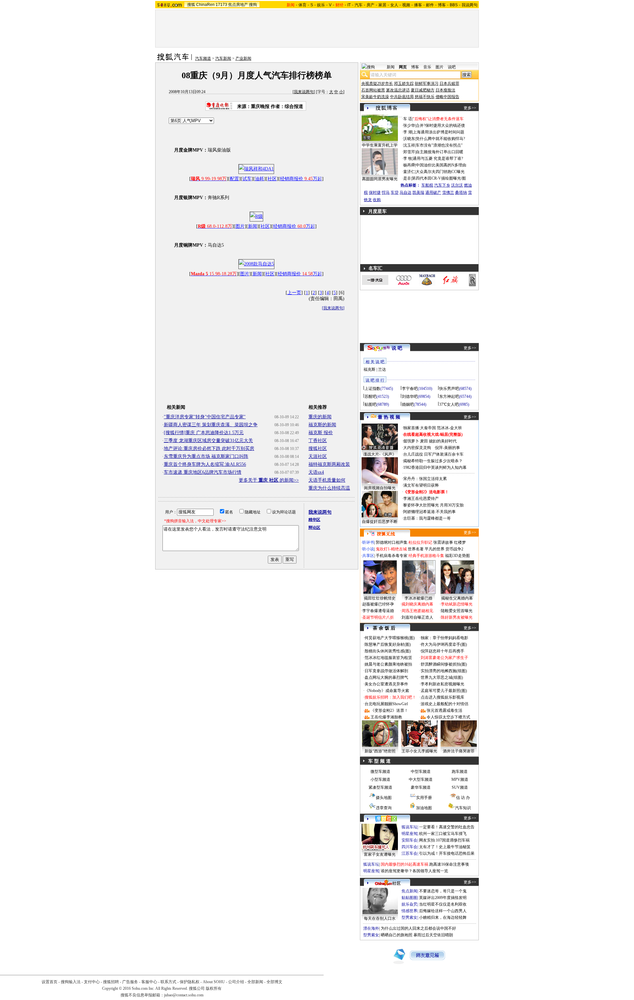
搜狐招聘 (111, 982)
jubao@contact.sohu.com (183, 995)
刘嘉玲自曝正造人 (417, 617)
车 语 (407, 119)
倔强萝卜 (411, 441)
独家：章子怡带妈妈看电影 (444, 638)
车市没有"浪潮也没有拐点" (439, 145)
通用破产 (433, 192)
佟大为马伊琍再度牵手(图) (444, 644)
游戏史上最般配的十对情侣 (444, 704)
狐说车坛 (409, 827)
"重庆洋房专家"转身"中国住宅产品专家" (205, 416)
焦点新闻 (409, 891)
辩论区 (314, 527)
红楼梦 (460, 542)
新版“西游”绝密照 (380, 751)
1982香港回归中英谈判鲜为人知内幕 (435, 467)
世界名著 (416, 549)
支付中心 (92, 982)
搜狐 (191, 4)
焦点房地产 (238, 4)
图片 (240, 226)
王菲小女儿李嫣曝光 (419, 751)
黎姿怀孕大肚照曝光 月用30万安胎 (433, 505)
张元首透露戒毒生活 (444, 710)
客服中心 (149, 982)
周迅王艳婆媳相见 (417, 610)
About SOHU (214, 982)
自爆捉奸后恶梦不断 (380, 521)
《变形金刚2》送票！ (389, 710)
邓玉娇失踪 (404, 83)
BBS (454, 5)
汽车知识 (463, 808)
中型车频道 (421, 771)
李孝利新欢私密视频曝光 (442, 684)
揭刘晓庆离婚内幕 (417, 604)
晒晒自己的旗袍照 (396, 935)
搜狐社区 (317, 448)
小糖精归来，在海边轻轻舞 (443, 917)
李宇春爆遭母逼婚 (378, 610)
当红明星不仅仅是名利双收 (443, 904)
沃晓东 (409, 138)
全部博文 (274, 982)
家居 (382, 5)
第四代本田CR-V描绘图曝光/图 (439, 178)
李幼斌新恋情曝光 (457, 604)
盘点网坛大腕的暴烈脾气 (386, 677)
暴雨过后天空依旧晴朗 (433, 935)
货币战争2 (454, 549)
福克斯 (369, 369)
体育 (302, 5)
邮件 (430, 5)
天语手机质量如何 (326, 480)
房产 (370, 5)
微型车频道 (380, 771)
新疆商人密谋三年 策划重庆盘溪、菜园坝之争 (211, 424)
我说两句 (469, 5)
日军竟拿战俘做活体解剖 (386, 671)
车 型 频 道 (379, 761)
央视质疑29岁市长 (377, 83)
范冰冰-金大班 (449, 428)
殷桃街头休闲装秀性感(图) (388, 651)
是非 (407, 178)
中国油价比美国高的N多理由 (441, 165)
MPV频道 (459, 779)
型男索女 (409, 917)
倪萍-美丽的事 (447, 447)
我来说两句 (304, 91)
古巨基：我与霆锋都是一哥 (427, 518)
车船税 (427, 185)
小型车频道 (380, 779)
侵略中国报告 (447, 96)
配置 (234, 178)
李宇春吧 (410, 388)
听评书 (368, 542)
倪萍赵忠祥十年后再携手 (442, 651)
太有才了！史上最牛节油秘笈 (445, 847)
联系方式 (168, 982)
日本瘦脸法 (445, 90)
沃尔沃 (457, 185)
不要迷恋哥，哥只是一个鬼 (443, 891)
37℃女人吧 (449, 404)
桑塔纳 (461, 192)
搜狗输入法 (71, 982)
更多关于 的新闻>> (269, 480)
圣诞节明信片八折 (378, 617)
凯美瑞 (418, 192)
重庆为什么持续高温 (329, 488)
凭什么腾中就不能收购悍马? (440, 138)
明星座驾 (409, 833)
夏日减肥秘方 (423, 90)
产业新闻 (243, 58)
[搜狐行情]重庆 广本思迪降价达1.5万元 (204, 432)
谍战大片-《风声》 (379, 454)
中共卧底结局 (402, 96)
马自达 (405, 192)
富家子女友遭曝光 (380, 854)
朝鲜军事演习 (427, 83)
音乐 (427, 67)
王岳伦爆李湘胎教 (386, 717)
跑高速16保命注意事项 (449, 864)
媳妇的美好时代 (443, 441)
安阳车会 (409, 840)
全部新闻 (255, 982)
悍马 (386, 192)
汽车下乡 (442, 185)
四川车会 (409, 847)
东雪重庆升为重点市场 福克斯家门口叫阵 (206, 456)
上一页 (294, 292)
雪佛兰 (448, 192)
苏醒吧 (370, 396)
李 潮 (407, 132)
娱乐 (321, 5)
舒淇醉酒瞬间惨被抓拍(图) (444, 664)
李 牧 (407, 158)
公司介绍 (236, 982)
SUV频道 (460, 787)
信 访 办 (463, 797)
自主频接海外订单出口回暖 (439, 152)
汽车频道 (203, 58)
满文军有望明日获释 (421, 485)
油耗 (259, 178)
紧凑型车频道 (380, 787)
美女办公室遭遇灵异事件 (386, 684)
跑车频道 (460, 771)
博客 (442, 5)
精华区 (314, 519)
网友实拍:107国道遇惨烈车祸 (444, 840)
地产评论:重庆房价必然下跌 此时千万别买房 (209, 448)
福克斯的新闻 (322, 424)
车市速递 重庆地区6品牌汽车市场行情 (202, 472)
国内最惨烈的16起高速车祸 (404, 864)
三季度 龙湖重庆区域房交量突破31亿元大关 (208, 440)
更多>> (470, 108)
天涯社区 (317, 456)
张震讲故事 (443, 542)
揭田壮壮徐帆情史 (380, 598)
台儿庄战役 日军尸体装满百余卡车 (433, 454)
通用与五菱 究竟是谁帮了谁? (438, 158)
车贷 (395, 192)
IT (349, 5)
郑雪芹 (409, 152)
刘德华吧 (410, 396)
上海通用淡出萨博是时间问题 (438, 132)
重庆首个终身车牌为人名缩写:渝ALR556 (205, 464)
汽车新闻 (223, 58)
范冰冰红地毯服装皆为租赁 (388, 657)
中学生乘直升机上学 (380, 145)
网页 (403, 67)
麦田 (424, 441)
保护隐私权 (189, 982)
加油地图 (424, 808)
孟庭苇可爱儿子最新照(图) (444, 690)
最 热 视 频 (389, 417)
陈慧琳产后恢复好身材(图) (388, 644)
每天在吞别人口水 (380, 918)
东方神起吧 (449, 396)
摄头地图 (384, 797)
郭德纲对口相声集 (391, 542)
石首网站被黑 (373, 90)
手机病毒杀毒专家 (391, 555)
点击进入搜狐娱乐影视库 (442, 697)
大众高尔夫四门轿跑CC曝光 (440, 171)
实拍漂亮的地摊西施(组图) (444, 671)
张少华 (409, 125)
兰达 (382, 369)
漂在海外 (371, 928)
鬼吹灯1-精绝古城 (391, 549)
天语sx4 (316, 472)
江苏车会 (409, 853)
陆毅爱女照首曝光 (457, 610)
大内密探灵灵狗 (417, 447)
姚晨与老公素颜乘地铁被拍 (388, 664)
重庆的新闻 (320, 416)
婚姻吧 (408, 404)
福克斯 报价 (320, 432)
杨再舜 (409, 165)
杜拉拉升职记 (420, 542)
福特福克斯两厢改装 (329, 464)
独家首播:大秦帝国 (419, 428)
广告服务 (130, 982)
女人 (394, 5)
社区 (272, 178)
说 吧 (397, 348)
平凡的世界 (434, 549)
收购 (377, 199)
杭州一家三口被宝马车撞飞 (443, 833)
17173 (221, 4)
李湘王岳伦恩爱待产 (421, 498)
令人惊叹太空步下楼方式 (448, 717)
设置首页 (49, 982)
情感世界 (409, 911)
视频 (406, 5)
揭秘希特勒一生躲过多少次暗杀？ (433, 461)
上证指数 (372, 388)
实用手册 (424, 797)
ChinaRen (205, 4)
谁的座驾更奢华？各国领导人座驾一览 (414, 871)
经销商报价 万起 (301, 178)
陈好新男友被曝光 (457, 617)
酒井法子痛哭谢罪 (459, 751)
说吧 (452, 67)
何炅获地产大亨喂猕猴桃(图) (390, 638)
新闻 (252, 226)
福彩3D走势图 (457, 555)
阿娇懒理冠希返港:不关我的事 (429, 511)
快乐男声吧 (449, 388)
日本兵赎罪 (449, 83)
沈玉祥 (409, 145)
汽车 (359, 5)
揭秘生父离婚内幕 (457, 598)
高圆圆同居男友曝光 (380, 179)
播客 (418, 5)
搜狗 (253, 4)
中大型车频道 (421, 779)
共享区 (368, 555)
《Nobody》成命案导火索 (387, 690)
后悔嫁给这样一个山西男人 (443, 911)
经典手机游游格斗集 (426, 555)
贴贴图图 (409, 897)
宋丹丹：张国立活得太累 (425, 478)
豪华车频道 (421, 787)
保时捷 (375, 192)
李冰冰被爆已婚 (418, 598)
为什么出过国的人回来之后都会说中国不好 (418, 928)
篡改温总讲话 (398, 90)
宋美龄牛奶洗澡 (375, 96)
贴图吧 (370, 404)
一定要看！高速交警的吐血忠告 (447, 827)
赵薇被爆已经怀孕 (378, 604)
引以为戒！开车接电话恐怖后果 (447, 853)
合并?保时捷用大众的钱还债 (440, 125)
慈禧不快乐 (425, 96)
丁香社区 (317, 440)
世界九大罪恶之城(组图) (442, 677)
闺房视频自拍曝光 (380, 488)
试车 (247, 178)
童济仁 (409, 171)
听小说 (368, 549)
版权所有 (214, 988)
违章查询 (384, 808)
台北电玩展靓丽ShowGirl (386, 704)
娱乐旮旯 (409, 904)
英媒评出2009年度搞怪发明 (443, 897)
